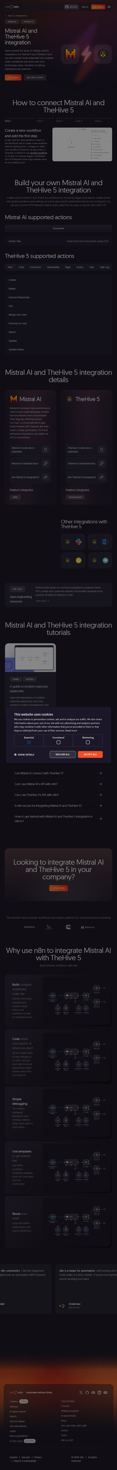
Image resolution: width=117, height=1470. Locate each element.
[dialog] (58, 735)
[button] (24, 754)
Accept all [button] (90, 754)
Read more (71, 730)
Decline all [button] (63, 754)
